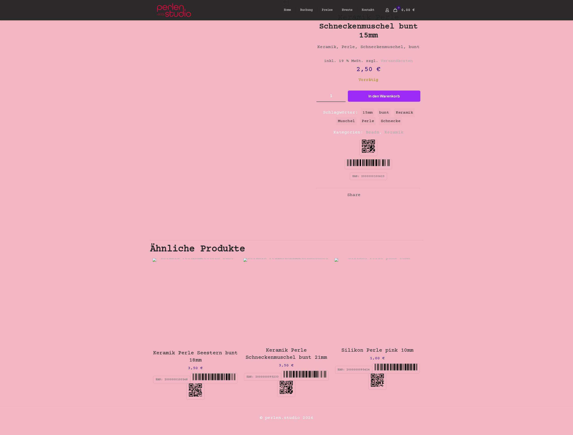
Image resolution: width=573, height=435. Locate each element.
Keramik (394, 132)
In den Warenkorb (384, 96)
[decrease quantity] (321, 96)
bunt (384, 112)
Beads (372, 132)
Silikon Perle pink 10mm (377, 350)
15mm (367, 112)
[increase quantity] (340, 96)
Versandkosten (397, 61)
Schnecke (390, 121)
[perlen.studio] (174, 10)
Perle (368, 121)
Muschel (346, 121)
